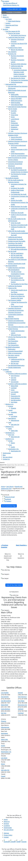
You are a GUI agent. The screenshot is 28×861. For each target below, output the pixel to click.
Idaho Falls (14, 431)
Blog (4, 455)
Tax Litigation (12, 52)
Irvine (12, 390)
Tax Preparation (13, 341)
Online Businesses (16, 82)
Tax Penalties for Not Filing (19, 284)
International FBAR (17, 105)
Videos (7, 27)
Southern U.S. (9, 439)
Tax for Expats (12, 109)
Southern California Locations (17, 384)
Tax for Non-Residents (15, 168)
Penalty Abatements (14, 367)
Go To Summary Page (9, 506)
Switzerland (14, 129)
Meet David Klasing (14, 21)
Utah (9, 422)
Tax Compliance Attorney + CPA (18, 327)
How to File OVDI (16, 137)
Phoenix (13, 408)
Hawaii (10, 410)
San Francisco (15, 376)
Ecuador (13, 113)
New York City (15, 437)
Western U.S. (9, 404)
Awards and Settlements (16, 320)
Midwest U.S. (9, 426)
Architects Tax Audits (17, 188)
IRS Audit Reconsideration (19, 249)
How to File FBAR (16, 98)
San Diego (14, 402)
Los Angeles (14, 392)
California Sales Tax (17, 66)
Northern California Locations (17, 373)
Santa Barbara (15, 398)
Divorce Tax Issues (14, 33)
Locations (6, 369)
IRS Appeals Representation (16, 247)
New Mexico (12, 418)
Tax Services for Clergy (18, 78)
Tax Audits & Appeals (12, 178)
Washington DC (16, 451)
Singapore (14, 127)
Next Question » (21, 545)
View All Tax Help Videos (14, 585)
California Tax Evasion (15, 286)
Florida (10, 441)
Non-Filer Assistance (17, 294)
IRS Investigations (13, 270)
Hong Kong (14, 115)
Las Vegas (14, 416)
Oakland (13, 380)
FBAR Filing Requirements (19, 96)
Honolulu (14, 412)
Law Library (9, 486)
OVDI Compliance (16, 139)
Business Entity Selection (18, 64)
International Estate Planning (17, 107)
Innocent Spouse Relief (15, 351)
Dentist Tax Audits (16, 200)
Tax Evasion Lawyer (17, 278)
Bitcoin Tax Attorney (17, 50)
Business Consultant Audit (19, 225)
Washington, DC (6, 752)
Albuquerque (15, 420)
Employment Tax (16, 68)
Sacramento (14, 382)
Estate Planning (13, 329)
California (8, 371)
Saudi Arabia (15, 125)
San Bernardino (16, 400)
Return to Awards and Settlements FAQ (7, 557)
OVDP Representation (18, 153)
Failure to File (12, 288)
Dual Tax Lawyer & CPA (12, 31)
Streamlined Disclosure (15, 162)
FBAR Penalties (15, 102)
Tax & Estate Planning (12, 318)
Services (5, 29)
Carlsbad (13, 388)
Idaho (10, 428)
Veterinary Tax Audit (17, 213)
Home (5, 15)
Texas (10, 445)
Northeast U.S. (10, 433)
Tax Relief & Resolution (12, 347)
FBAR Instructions (16, 100)
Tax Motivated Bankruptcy (16, 365)
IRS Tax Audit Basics (17, 253)
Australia (13, 111)
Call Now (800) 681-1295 (14, 9)
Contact (6, 837)
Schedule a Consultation (14, 12)
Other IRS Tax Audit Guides (16, 231)
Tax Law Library (7, 457)
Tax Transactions (13, 345)
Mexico (13, 121)
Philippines (14, 123)
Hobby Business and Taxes (16, 268)
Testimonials (7, 453)
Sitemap (6, 833)
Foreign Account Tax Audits (16, 241)
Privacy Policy (8, 835)
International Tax (10, 84)
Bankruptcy (11, 349)
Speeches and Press (11, 25)
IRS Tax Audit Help (16, 255)
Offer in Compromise (15, 353)
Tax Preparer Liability (14, 300)
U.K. (12, 131)
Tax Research (12, 343)
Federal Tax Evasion (14, 276)
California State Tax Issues (16, 37)
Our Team (8, 19)
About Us (6, 17)
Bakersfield (14, 386)
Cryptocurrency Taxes (15, 47)
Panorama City (15, 396)
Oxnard (13, 394)
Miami (13, 443)
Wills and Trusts (16, 335)
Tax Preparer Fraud (17, 306)
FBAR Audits (14, 94)
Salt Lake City (15, 424)
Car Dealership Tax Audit (18, 194)
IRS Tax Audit (12, 251)
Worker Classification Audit (16, 263)
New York (11, 435)
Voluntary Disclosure (14, 308)
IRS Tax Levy (14, 363)
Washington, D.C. (13, 449)
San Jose (13, 378)
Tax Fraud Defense (11, 265)
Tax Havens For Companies (19, 80)
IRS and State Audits (17, 257)
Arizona (10, 406)
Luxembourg (15, 119)
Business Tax (12, 54)
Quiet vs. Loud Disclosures (19, 155)
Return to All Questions (21, 556)
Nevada (10, 414)
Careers (7, 23)
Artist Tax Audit (15, 223)
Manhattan (4, 733)
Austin (13, 447)
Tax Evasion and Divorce (18, 35)
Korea (13, 117)
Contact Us (6, 459)
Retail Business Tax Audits (19, 206)
